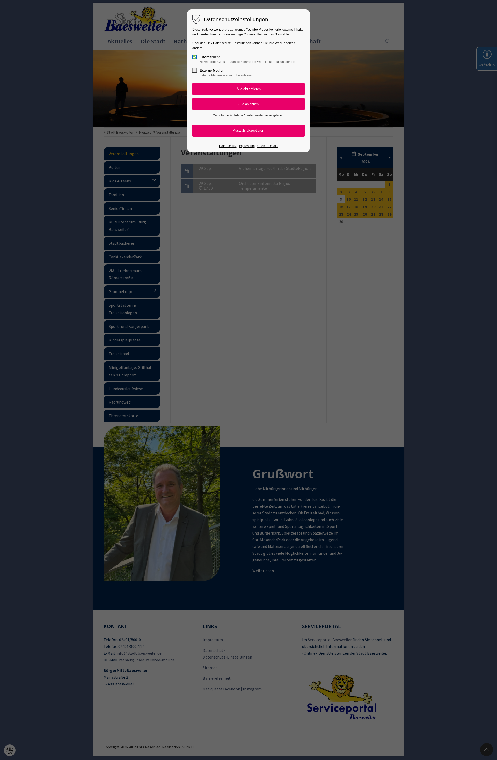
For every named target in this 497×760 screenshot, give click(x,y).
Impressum (247, 146)
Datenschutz (228, 146)
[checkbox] (194, 57)
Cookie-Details (267, 146)
